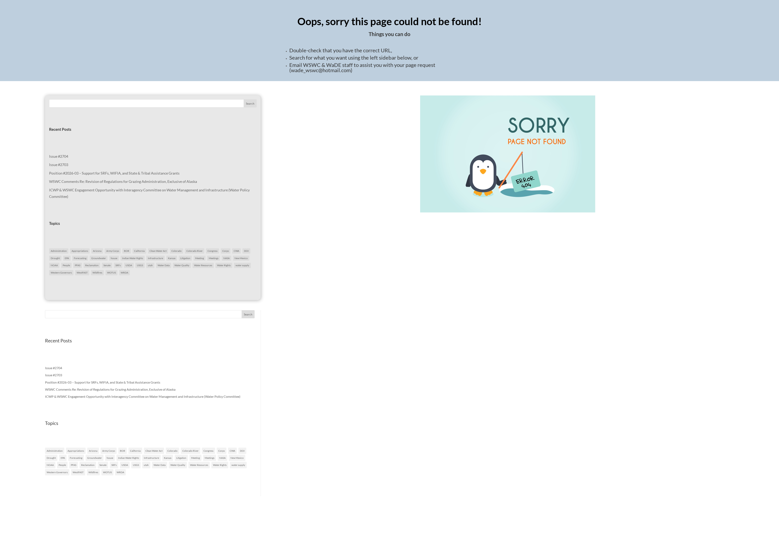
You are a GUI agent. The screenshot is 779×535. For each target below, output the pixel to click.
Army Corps (112, 250)
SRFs (118, 265)
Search (250, 103)
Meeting (199, 258)
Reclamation (92, 265)
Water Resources (203, 265)
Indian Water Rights (132, 258)
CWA (236, 250)
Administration (59, 250)
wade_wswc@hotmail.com (321, 70)
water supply (242, 265)
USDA (129, 265)
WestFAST (82, 272)
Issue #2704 (58, 156)
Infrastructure (155, 258)
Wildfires (97, 272)
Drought (55, 258)
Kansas (171, 258)
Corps (225, 250)
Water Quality (181, 265)
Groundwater (98, 258)
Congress (212, 250)
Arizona (97, 250)
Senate (107, 265)
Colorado (176, 250)
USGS (140, 265)
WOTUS (111, 272)
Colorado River (194, 250)
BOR (126, 250)
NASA (226, 258)
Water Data (164, 265)
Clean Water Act (158, 250)
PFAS (77, 265)
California (139, 250)
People (66, 265)
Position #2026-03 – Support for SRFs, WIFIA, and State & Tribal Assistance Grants (114, 173)
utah (150, 265)
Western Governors (61, 272)
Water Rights (224, 265)
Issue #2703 (58, 164)
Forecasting (80, 258)
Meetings (213, 258)
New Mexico (241, 258)
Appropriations (80, 250)
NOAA (54, 265)
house (114, 258)
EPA (67, 258)
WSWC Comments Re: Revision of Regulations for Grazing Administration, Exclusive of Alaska (123, 181)
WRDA (124, 272)
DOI (246, 250)
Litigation (185, 258)
